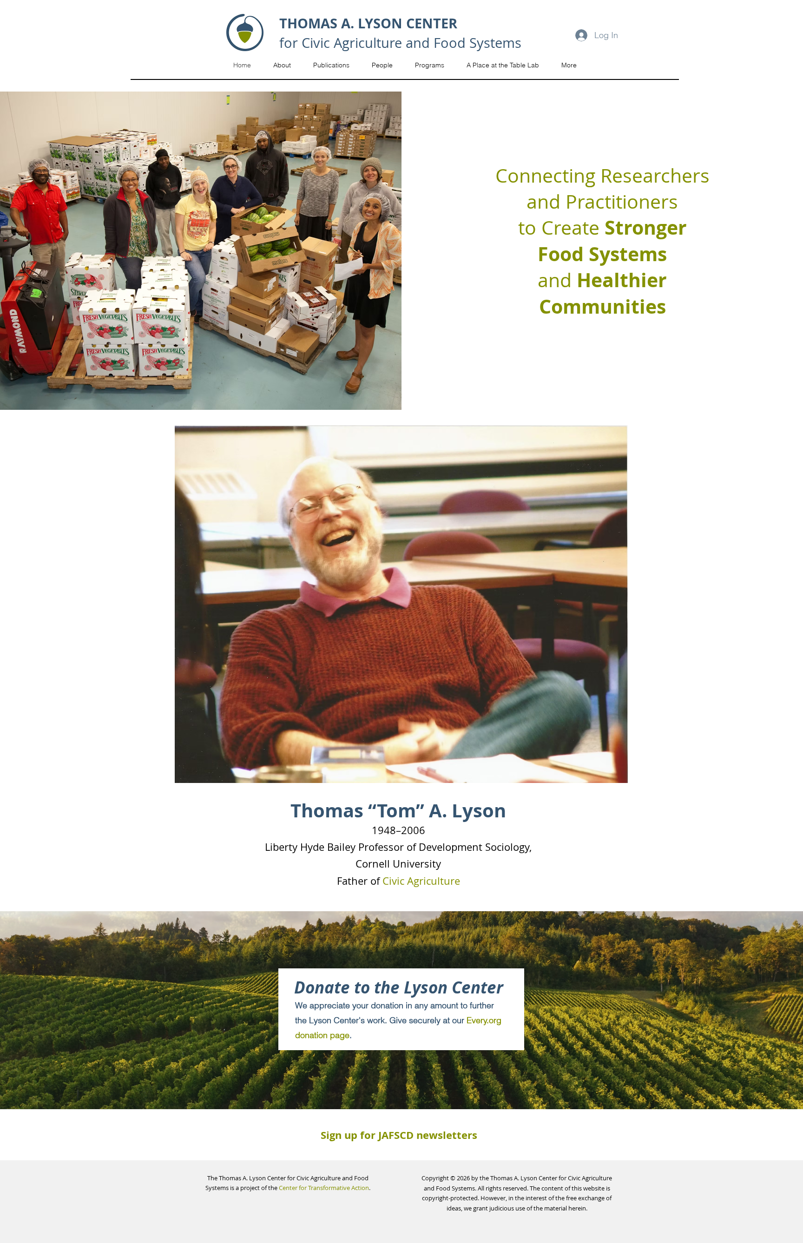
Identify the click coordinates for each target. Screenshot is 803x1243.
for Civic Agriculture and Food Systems (400, 43)
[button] (282, 65)
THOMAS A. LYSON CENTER (368, 23)
